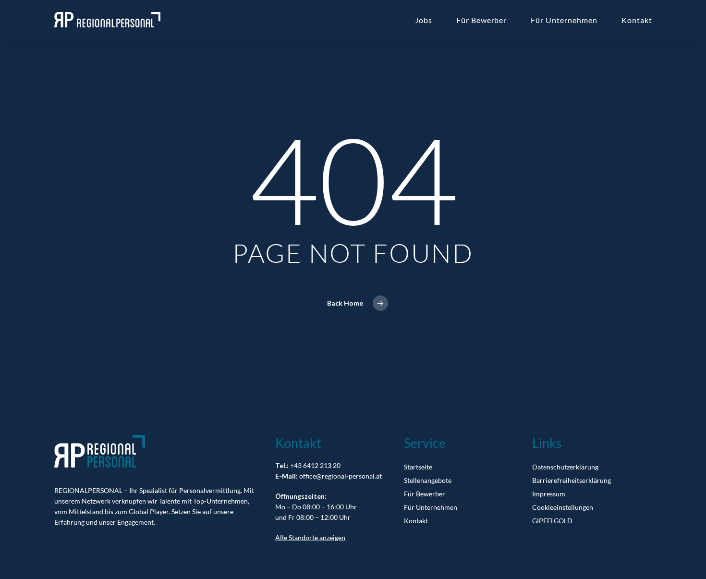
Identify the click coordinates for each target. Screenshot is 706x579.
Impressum (548, 494)
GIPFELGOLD (552, 521)
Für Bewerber (424, 494)
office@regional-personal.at (340, 476)
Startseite (418, 467)
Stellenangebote (427, 480)
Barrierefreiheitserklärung (571, 480)
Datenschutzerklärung (565, 467)
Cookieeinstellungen (562, 507)
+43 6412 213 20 (315, 465)
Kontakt (416, 521)
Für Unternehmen (430, 507)
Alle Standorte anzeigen (310, 537)
